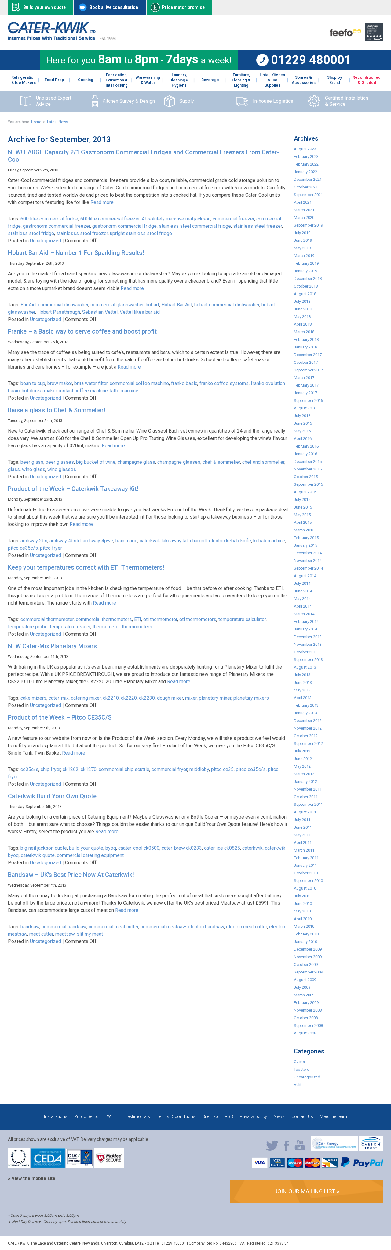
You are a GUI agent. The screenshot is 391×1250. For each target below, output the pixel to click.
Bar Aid (28, 305)
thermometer (106, 627)
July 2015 (302, 499)
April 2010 (303, 918)
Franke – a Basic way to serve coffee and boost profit (82, 331)
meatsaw (65, 934)
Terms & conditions (176, 1116)
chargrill (198, 541)
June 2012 (303, 758)
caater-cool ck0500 (138, 848)
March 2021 (304, 210)
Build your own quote (44, 7)
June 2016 (303, 423)
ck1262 (71, 769)
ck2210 (111, 698)
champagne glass (136, 462)
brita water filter (91, 383)
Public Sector (87, 1116)
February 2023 (306, 156)
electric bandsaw (206, 927)
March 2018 (304, 332)
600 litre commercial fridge (49, 219)
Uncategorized (45, 241)
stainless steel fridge (31, 233)
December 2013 (308, 636)
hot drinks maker (39, 391)
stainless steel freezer (257, 226)
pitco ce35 (222, 769)
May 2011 (302, 835)
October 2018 (306, 286)
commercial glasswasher (117, 305)
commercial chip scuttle (124, 769)
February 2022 (306, 164)
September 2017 (308, 370)
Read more (102, 202)
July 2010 (302, 896)
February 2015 (306, 537)
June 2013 (303, 682)
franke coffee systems (224, 383)
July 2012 (302, 751)
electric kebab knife (230, 541)
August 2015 (305, 492)
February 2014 (306, 621)
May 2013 (302, 690)
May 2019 (302, 248)
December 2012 (308, 720)
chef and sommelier (263, 462)
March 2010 (304, 926)
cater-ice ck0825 (222, 848)
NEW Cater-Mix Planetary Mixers (52, 646)
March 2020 (304, 217)
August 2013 (305, 667)
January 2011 (305, 865)
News (279, 1116)
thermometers (137, 627)
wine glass (33, 469)
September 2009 (308, 972)
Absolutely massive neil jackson (176, 219)
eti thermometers (197, 619)
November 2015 (308, 469)
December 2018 (308, 278)
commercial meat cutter (113, 927)
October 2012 (306, 736)
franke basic (184, 383)
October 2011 (306, 797)
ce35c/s (29, 769)
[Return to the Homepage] (62, 38)
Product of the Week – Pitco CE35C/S (59, 717)
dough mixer (170, 698)
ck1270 (89, 769)
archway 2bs (33, 541)
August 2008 (305, 1033)
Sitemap (210, 1116)
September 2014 (308, 568)
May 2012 (302, 766)
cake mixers (33, 698)
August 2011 (305, 812)
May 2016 (302, 431)
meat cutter (41, 934)
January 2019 (305, 271)
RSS (229, 1116)
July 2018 (302, 301)
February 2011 (306, 857)
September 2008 (308, 1025)
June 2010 (303, 903)
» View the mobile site (31, 1178)
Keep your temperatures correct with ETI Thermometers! (86, 567)
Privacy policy (253, 1116)
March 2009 (304, 995)
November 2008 (308, 1010)
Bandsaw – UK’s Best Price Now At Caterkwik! (71, 874)
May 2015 (302, 514)
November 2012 (308, 728)
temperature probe (28, 627)
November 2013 (308, 644)
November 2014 (308, 560)
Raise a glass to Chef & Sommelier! (56, 410)
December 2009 (308, 949)
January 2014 (305, 629)
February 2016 (306, 446)
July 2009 (302, 987)
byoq (110, 848)
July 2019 (302, 232)
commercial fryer (169, 769)
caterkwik (252, 848)
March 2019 (304, 255)
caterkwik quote (38, 855)
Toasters (301, 1069)
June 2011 (303, 827)
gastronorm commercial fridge (124, 226)
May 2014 (302, 598)
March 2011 (304, 850)
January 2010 (305, 941)
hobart (152, 305)
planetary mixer (215, 698)
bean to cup (32, 383)
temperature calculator (242, 619)
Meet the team (333, 1116)
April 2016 (303, 438)
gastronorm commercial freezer (56, 226)
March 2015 (304, 530)
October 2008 (306, 1018)
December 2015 (308, 461)
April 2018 (303, 324)
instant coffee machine (83, 391)
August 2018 (305, 293)
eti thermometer (160, 619)
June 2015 (303, 507)
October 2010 (306, 873)
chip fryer (50, 769)
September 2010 (308, 880)
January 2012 (305, 781)
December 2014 (308, 553)
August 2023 (305, 149)
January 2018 (305, 347)
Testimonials (137, 1116)
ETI (137, 619)
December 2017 (308, 354)
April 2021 (303, 202)
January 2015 (305, 545)
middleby (199, 769)
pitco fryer (51, 548)
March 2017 (304, 377)
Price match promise (183, 7)
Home (36, 122)
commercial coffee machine (139, 383)
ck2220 (129, 698)
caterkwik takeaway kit (164, 541)
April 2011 (303, 842)
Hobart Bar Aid (176, 305)
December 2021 (308, 179)
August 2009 (305, 979)
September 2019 (308, 225)
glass (14, 469)
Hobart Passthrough (58, 312)
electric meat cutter (246, 927)
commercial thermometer (47, 619)
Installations (56, 1116)
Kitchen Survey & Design (128, 101)
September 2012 (308, 743)
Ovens (299, 1061)
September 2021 (308, 194)
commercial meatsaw (163, 927)
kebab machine (269, 541)
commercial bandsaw (64, 927)
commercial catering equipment (90, 855)
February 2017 (306, 385)
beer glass (31, 462)
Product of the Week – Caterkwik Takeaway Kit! (73, 488)
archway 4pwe (98, 541)
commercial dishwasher (63, 305)
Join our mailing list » (306, 1191)
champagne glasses (178, 462)
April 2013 (303, 697)
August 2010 (305, 888)
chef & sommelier (221, 462)
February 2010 (306, 934)
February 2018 (306, 339)
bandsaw (29, 927)
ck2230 (147, 698)
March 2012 (304, 774)
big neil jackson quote (43, 848)
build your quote (86, 848)
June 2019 (303, 240)
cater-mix (59, 698)
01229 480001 (311, 60)
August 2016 (305, 408)
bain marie (126, 541)
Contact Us (302, 1116)
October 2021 (306, 187)
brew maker (59, 383)
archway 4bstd (65, 541)
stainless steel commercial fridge (195, 226)
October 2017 (306, 362)
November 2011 (308, 789)
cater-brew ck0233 (182, 848)
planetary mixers (251, 698)
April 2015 (303, 522)
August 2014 (305, 575)
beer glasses (60, 462)
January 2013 (305, 713)
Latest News (57, 122)
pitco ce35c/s (23, 548)
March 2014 (304, 614)
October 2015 (306, 476)
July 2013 (302, 675)
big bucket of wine (95, 462)
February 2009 (306, 1002)
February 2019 (306, 263)
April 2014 (303, 606)
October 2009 (306, 964)
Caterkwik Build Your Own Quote (52, 796)
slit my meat (90, 934)
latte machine (124, 391)
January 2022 (305, 172)
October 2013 (306, 652)
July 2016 (302, 415)
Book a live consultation (114, 7)
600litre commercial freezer (110, 219)
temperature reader (70, 627)
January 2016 (305, 454)
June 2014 (303, 591)
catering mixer (86, 698)
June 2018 (303, 309)
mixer (191, 698)
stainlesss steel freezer (82, 233)
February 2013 (306, 705)
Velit (297, 1084)
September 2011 (308, 804)
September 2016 (308, 400)
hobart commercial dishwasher (226, 305)
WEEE (112, 1116)
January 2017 (305, 393)
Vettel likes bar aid (140, 312)
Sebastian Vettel (100, 312)
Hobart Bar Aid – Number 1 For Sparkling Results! (76, 252)
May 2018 (302, 316)
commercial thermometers (104, 619)
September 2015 (308, 484)
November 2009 (308, 957)
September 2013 (308, 659)
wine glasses (61, 469)
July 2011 (302, 819)
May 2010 (302, 911)
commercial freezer (233, 219)
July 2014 (302, 583)
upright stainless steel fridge (141, 233)
